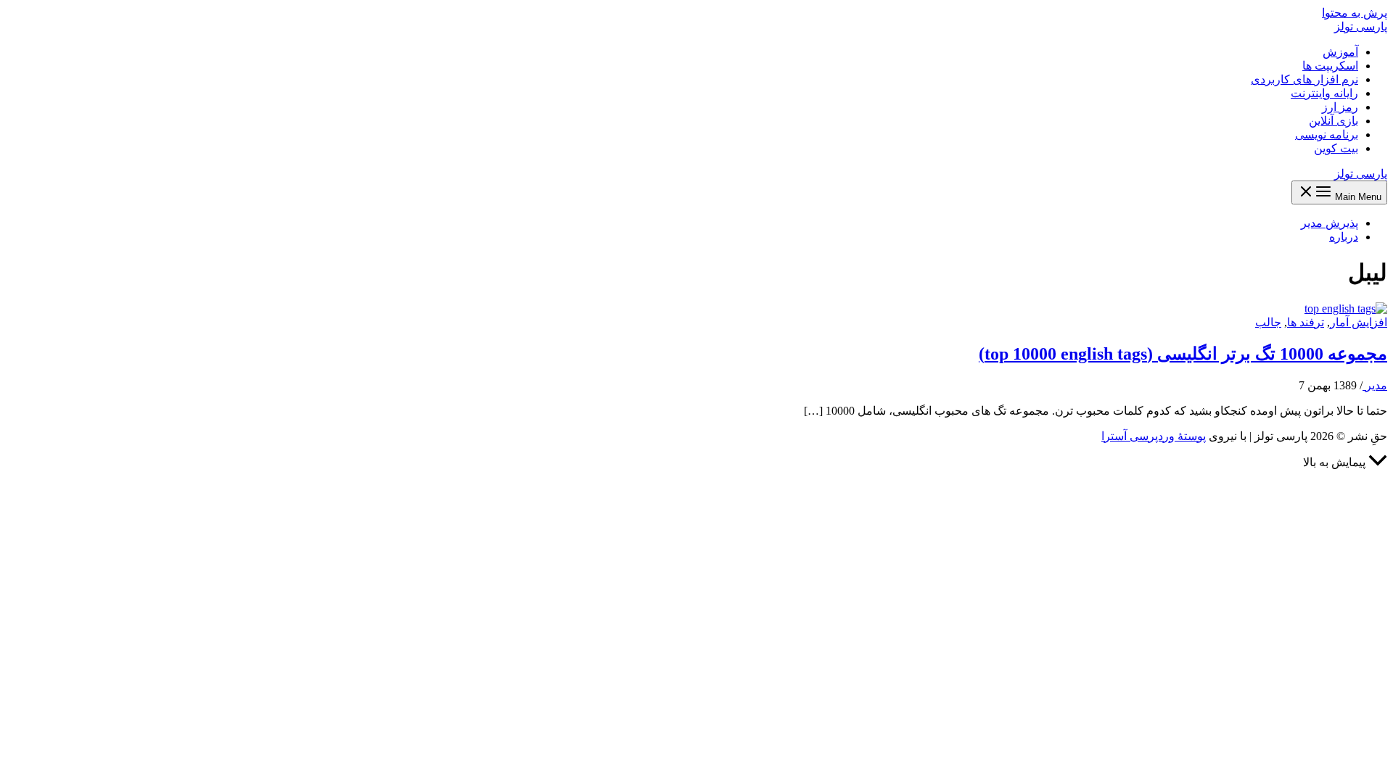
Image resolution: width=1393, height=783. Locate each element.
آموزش (1340, 52)
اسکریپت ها (1330, 65)
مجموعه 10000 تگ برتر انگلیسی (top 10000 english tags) (1183, 353)
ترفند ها (1305, 322)
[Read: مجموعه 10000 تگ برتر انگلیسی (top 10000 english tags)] (1345, 308)
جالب (1268, 322)
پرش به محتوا (1354, 13)
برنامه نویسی (1326, 134)
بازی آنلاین (1333, 121)
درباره (1343, 237)
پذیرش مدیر (1329, 223)
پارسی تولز (1360, 26)
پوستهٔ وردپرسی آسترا (1153, 436)
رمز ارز (1340, 107)
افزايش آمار (1358, 322)
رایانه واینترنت (1324, 93)
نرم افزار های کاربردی (1304, 79)
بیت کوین (1336, 148)
